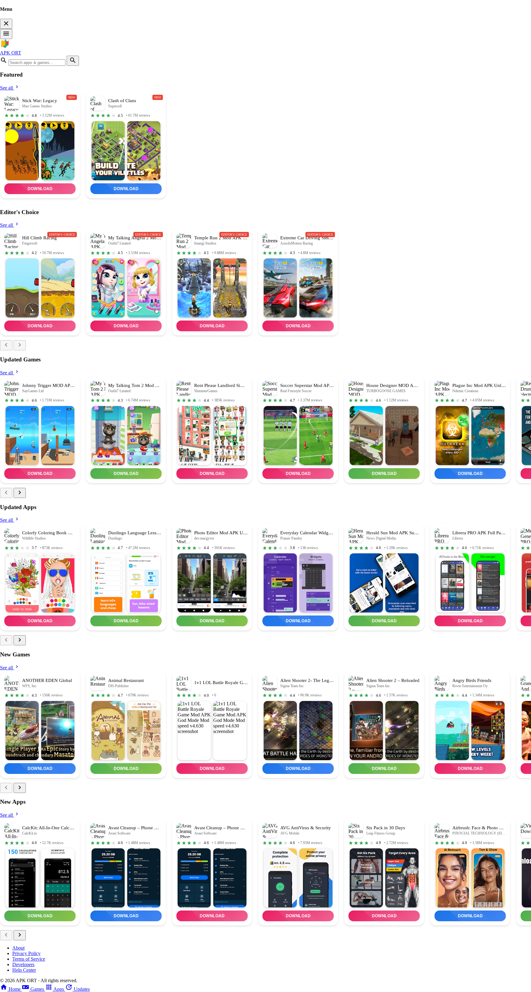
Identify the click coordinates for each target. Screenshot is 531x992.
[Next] (20, 345)
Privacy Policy (26, 953)
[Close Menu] (6, 24)
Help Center (24, 970)
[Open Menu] (6, 34)
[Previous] (6, 345)
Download (40, 188)
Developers (23, 964)
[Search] (73, 61)
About (18, 947)
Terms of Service (28, 959)
